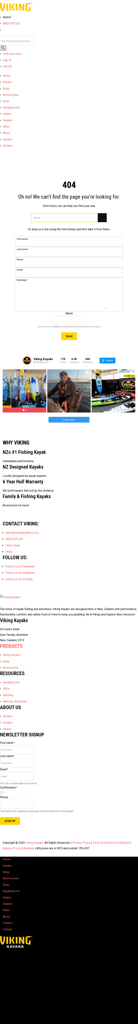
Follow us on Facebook (19, 566)
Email (20, 269)
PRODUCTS (11, 646)
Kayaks (7, 82)
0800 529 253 (11, 23)
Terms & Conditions (105, 842)
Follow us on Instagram (20, 572)
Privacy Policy (81, 842)
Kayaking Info (11, 107)
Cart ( (7, 66)
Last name (23, 249)
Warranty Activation (15, 701)
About (6, 133)
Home (6, 75)
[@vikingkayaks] (27, 360)
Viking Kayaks (11, 655)
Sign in (7, 60)
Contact (7, 145)
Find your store (12, 54)
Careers (8, 139)
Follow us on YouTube (19, 579)
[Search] (3, 47)
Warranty (8, 695)
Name (69, 313)
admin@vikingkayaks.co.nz (22, 532)
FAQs (6, 126)
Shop (6, 101)
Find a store (12, 545)
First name (23, 239)
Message (22, 280)
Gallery (7, 114)
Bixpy (6, 88)
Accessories (11, 95)
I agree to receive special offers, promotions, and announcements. (41, 792)
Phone (20, 259)
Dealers (8, 120)
